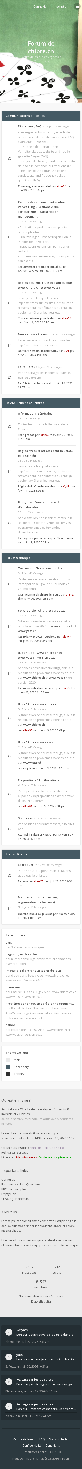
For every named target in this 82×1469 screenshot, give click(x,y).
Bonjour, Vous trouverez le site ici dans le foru (46, 1334)
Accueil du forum (24, 1439)
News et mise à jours (33, 334)
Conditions (53, 1445)
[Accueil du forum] (4, 5)
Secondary (21, 1067)
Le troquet (25, 865)
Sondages (25, 818)
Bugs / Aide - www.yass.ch (36, 742)
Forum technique (18, 558)
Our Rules (8, 1179)
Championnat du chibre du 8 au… (39, 594)
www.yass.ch (27, 631)
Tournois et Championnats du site (42, 568)
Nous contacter (59, 1439)
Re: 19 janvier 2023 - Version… (37, 637)
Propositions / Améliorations (38, 780)
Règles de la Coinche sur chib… (37, 486)
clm (60, 914)
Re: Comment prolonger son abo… (40, 267)
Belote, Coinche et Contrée (25, 403)
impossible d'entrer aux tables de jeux (33, 970)
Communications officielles (25, 116)
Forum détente (16, 854)
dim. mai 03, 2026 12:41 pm (33, 1416)
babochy (43, 383)
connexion (13, 987)
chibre (10, 1025)
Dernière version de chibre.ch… (38, 351)
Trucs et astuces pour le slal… (37, 318)
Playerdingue (65, 538)
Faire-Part (25, 367)
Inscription (61, 6)
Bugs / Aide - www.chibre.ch (38, 704)
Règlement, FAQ (29, 126)
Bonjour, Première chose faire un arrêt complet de (46, 1409)
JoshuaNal (8, 1152)
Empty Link (8, 1194)
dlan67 (61, 186)
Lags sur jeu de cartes (21, 954)
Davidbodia (41, 1301)
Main (17, 1060)
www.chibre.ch (62, 626)
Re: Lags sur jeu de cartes (34, 538)
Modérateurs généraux (55, 1157)
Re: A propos (26, 435)
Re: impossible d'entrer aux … (37, 688)
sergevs (22, 1152)
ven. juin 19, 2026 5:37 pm (40, 1391)
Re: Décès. (24, 383)
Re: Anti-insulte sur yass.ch (35, 835)
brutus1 (23, 271)
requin (27, 768)
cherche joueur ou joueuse (35, 914)
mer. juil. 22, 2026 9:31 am (32, 1342)
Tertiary (19, 1074)
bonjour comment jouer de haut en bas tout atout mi (46, 1359)
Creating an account (15, 1199)
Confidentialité (32, 1445)
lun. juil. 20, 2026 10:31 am (33, 1366)
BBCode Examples (13, 1189)
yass (9, 942)
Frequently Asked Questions (21, 1184)
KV (60, 835)
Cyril (66, 351)
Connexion (41, 6)
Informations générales (35, 413)
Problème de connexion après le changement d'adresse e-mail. (41, 1003)
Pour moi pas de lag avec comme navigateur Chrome (46, 1384)
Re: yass (23, 881)
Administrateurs (26, 1157)
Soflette (10, 1366)
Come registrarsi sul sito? (34, 186)
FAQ (42, 1439)
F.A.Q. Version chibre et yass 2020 (41, 610)
